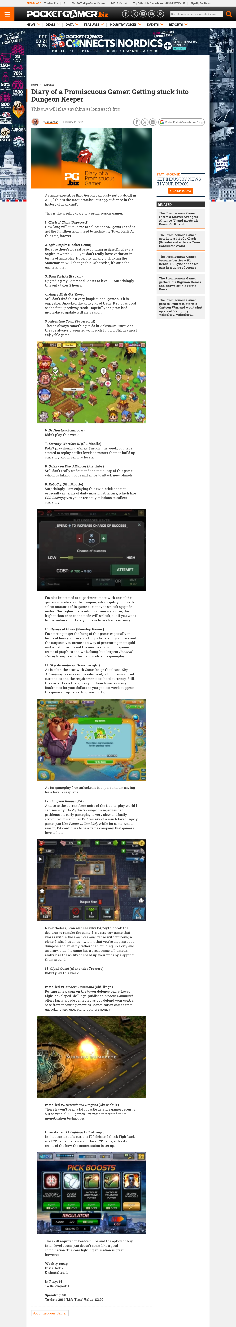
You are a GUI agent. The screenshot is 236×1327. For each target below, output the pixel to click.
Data (70, 24)
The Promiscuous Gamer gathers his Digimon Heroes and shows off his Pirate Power (180, 283)
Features (91, 24)
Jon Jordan (51, 121)
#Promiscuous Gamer (50, 1313)
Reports (176, 24)
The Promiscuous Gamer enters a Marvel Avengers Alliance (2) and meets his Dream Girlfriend (178, 218)
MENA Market (119, 3)
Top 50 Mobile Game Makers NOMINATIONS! (159, 3)
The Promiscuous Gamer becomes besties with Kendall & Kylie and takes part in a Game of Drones (178, 262)
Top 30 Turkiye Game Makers (88, 3)
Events (153, 24)
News (30, 24)
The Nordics (51, 3)
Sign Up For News (200, 3)
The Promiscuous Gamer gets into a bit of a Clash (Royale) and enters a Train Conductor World (179, 240)
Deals (50, 24)
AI (65, 3)
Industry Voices (123, 24)
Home (34, 84)
